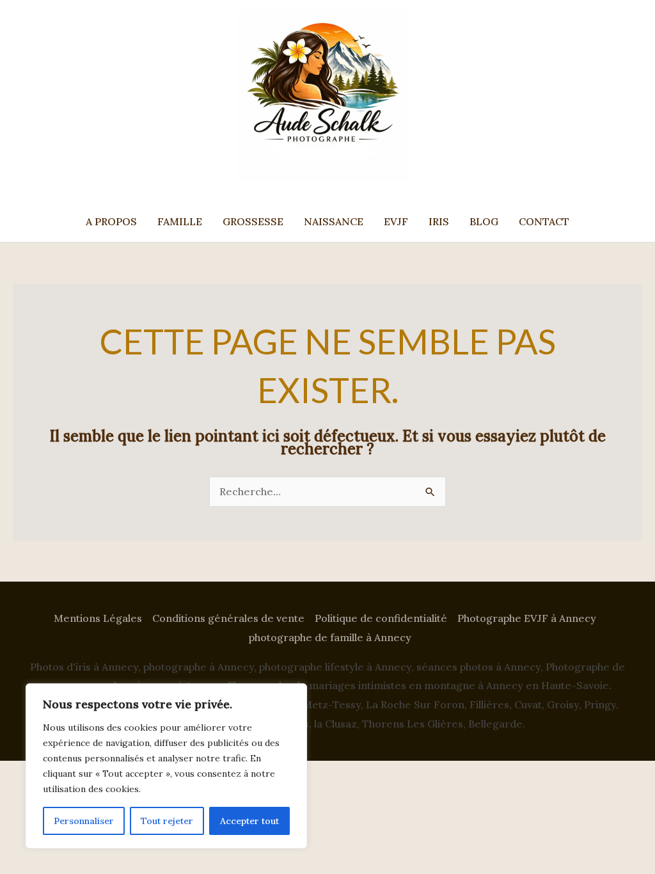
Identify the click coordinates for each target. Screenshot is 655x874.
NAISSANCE (333, 221)
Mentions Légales (98, 618)
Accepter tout (249, 821)
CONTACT (544, 221)
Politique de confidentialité (381, 618)
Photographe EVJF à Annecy (526, 618)
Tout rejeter (167, 821)
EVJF (396, 221)
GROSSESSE (253, 221)
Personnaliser (84, 821)
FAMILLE (179, 221)
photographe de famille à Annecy (330, 637)
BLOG (484, 221)
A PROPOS (111, 221)
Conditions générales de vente (228, 618)
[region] (166, 765)
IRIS (439, 221)
